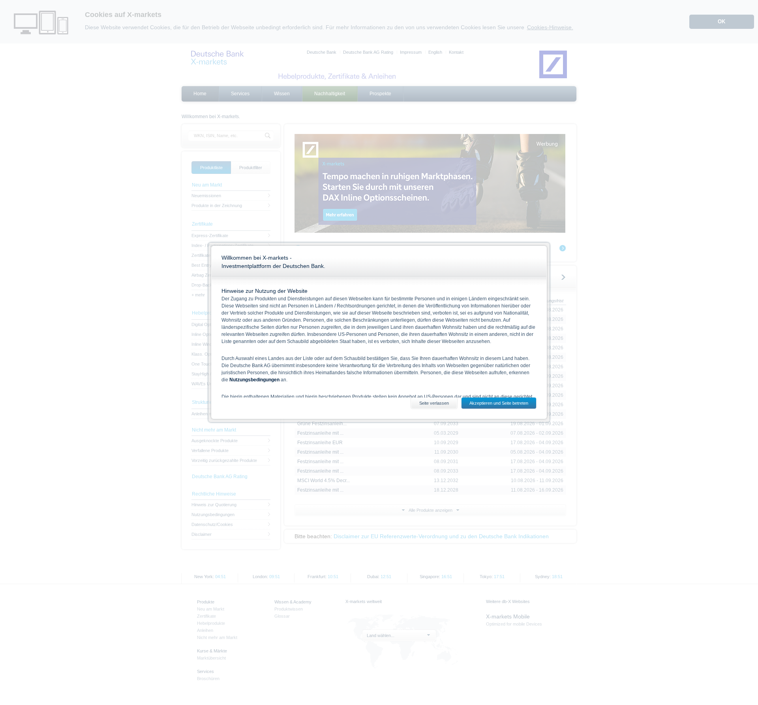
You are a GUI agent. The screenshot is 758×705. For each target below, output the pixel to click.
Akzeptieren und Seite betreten (498, 403)
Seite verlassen (434, 403)
